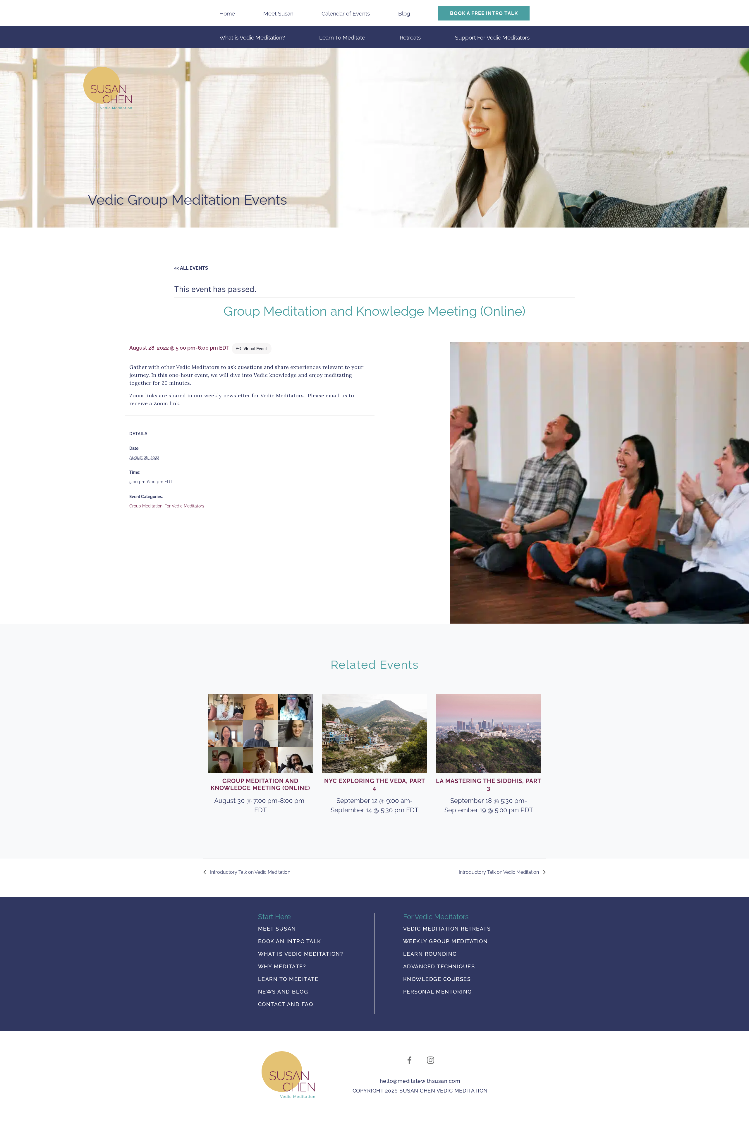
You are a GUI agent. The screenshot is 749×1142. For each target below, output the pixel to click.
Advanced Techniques (439, 967)
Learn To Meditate (342, 37)
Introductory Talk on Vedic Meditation (249, 872)
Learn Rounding (430, 954)
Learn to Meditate (288, 979)
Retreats (410, 37)
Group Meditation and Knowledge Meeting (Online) (260, 784)
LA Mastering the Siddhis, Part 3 (488, 784)
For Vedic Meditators (184, 506)
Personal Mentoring (437, 992)
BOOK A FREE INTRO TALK (484, 13)
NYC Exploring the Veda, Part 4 (374, 784)
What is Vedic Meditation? (252, 37)
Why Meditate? (282, 967)
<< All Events (191, 268)
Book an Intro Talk (289, 941)
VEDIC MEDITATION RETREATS (447, 929)
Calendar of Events (346, 13)
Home (227, 13)
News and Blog (283, 992)
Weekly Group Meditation (445, 941)
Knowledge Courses (437, 979)
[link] (288, 1074)
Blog (404, 13)
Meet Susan (278, 13)
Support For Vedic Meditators (492, 37)
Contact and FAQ (285, 1004)
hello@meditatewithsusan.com (420, 1081)
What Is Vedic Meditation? (300, 954)
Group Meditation (145, 506)
